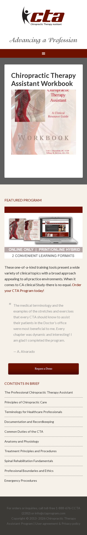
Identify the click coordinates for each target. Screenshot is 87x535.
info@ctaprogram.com (50, 513)
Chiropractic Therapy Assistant (43, 15)
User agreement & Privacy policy (57, 523)
